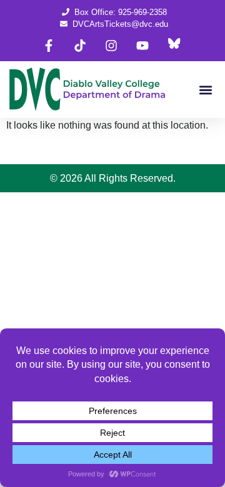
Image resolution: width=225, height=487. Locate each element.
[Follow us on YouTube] (142, 45)
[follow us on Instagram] (111, 45)
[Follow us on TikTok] (80, 45)
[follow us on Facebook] (48, 45)
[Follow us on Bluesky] (173, 45)
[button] (205, 89)
